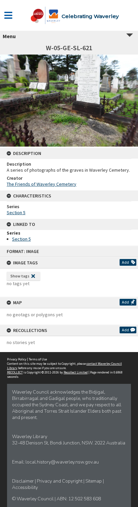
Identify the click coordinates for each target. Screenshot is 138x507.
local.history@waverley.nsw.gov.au (62, 462)
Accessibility (25, 487)
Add (125, 262)
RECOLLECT (15, 372)
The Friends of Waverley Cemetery (41, 184)
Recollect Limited (76, 372)
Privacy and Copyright (60, 481)
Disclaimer (23, 481)
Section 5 (16, 212)
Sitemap (94, 481)
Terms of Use (38, 359)
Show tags (19, 275)
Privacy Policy (16, 359)
